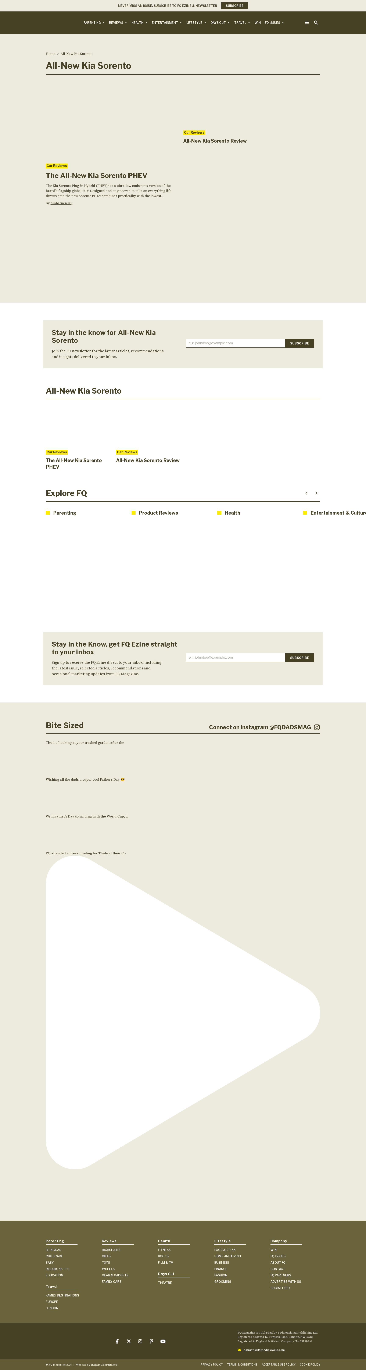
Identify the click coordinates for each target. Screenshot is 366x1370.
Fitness (164, 1250)
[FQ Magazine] (54, 23)
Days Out (218, 22)
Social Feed (280, 1288)
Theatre (165, 1282)
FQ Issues (272, 22)
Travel (240, 22)
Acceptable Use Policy (279, 1364)
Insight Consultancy (104, 1364)
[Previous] (306, 493)
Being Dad (53, 1250)
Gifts (106, 1256)
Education (54, 1275)
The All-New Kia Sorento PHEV (96, 175)
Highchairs (111, 1250)
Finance (220, 1269)
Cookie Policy (310, 1364)
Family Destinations (62, 1295)
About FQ (278, 1262)
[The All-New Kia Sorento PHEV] (111, 119)
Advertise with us (285, 1281)
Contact (277, 1269)
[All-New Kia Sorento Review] (215, 102)
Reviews (116, 22)
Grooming (222, 1281)
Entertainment (165, 22)
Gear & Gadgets (115, 1275)
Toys (106, 1262)
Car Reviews (57, 166)
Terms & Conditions (242, 1364)
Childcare (54, 1256)
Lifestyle (194, 22)
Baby (50, 1262)
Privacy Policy (212, 1364)
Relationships (57, 1269)
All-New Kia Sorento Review (215, 141)
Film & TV (165, 1262)
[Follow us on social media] (117, 1341)
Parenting (92, 22)
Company (278, 1241)
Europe (52, 1301)
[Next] (316, 493)
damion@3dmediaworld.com (264, 1350)
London (52, 1308)
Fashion (220, 1275)
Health (137, 22)
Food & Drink (225, 1250)
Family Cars (111, 1281)
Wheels (108, 1269)
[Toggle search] (316, 22)
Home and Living (227, 1256)
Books (163, 1256)
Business (221, 1262)
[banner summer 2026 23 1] (183, 262)
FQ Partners (280, 1275)
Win (258, 22)
